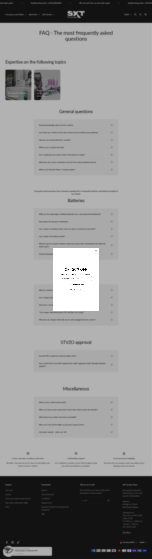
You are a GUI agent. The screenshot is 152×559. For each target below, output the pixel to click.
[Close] (96, 251)
